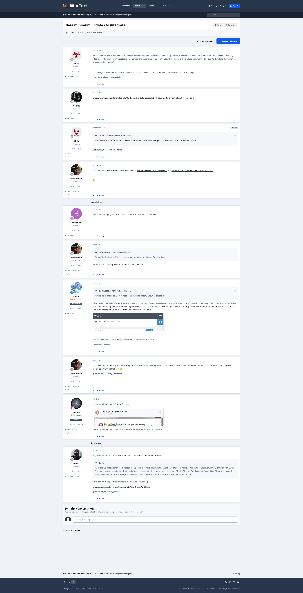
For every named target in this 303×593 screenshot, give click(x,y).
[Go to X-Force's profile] (76, 96)
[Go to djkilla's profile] (67, 33)
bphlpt (76, 296)
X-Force (76, 106)
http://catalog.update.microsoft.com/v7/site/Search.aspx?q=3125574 (122, 487)
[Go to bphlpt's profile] (76, 287)
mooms (76, 412)
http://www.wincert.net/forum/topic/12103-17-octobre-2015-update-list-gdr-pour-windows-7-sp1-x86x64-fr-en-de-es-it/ (143, 98)
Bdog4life (76, 222)
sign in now (117, 512)
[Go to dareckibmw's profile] (76, 169)
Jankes (76, 463)
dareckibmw (76, 178)
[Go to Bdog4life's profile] (76, 213)
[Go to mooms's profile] (76, 403)
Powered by (229, 589)
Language (68, 589)
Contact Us (92, 589)
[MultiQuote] (93, 84)
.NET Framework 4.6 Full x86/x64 (152, 170)
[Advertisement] (151, 552)
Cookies (101, 589)
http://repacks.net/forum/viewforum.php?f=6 (124, 264)
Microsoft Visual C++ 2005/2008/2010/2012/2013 (192, 170)
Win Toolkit (97, 33)
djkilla (71, 33)
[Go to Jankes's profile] (76, 454)
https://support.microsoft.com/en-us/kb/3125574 (141, 455)
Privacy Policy (80, 589)
